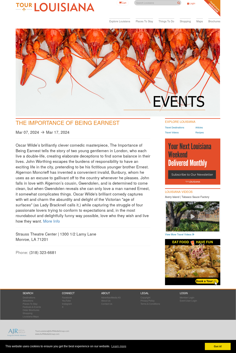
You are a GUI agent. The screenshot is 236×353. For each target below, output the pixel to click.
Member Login (187, 297)
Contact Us (106, 303)
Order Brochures (31, 310)
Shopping (27, 313)
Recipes (199, 132)
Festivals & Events (32, 306)
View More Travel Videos (178, 234)
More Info (51, 221)
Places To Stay (30, 303)
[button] (120, 21)
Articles (199, 127)
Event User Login (188, 300)
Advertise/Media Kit (111, 297)
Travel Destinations (174, 127)
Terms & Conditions (150, 303)
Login (192, 3)
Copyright (145, 297)
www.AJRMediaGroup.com (47, 333)
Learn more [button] (118, 346)
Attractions (28, 300)
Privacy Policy (147, 300)
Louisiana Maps (31, 316)
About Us (105, 300)
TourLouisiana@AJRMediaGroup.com (52, 330)
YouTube (66, 300)
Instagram (67, 303)
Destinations (29, 297)
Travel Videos (172, 132)
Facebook (67, 297)
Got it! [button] (218, 346)
